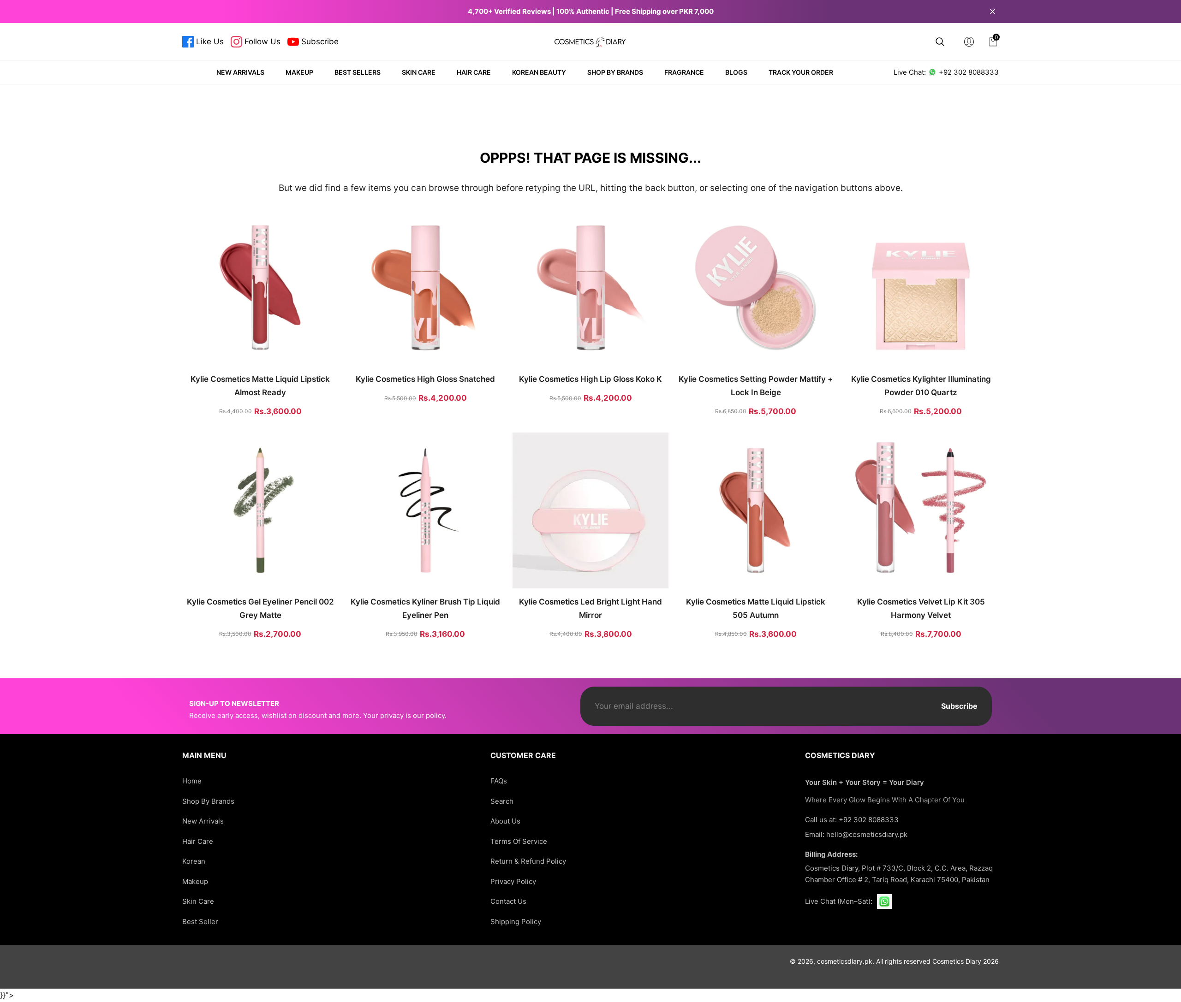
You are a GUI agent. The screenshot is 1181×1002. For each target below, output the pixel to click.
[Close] (992, 11)
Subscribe (959, 706)
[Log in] (969, 41)
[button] (940, 41)
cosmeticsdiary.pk (844, 961)
